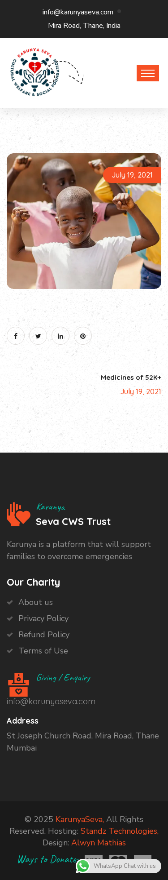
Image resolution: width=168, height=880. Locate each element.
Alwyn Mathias (98, 842)
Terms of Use (43, 650)
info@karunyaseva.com (78, 12)
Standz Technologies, (120, 831)
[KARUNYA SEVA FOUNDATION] (35, 71)
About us (35, 602)
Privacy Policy (43, 618)
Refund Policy (43, 634)
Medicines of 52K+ (131, 377)
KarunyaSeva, (80, 819)
